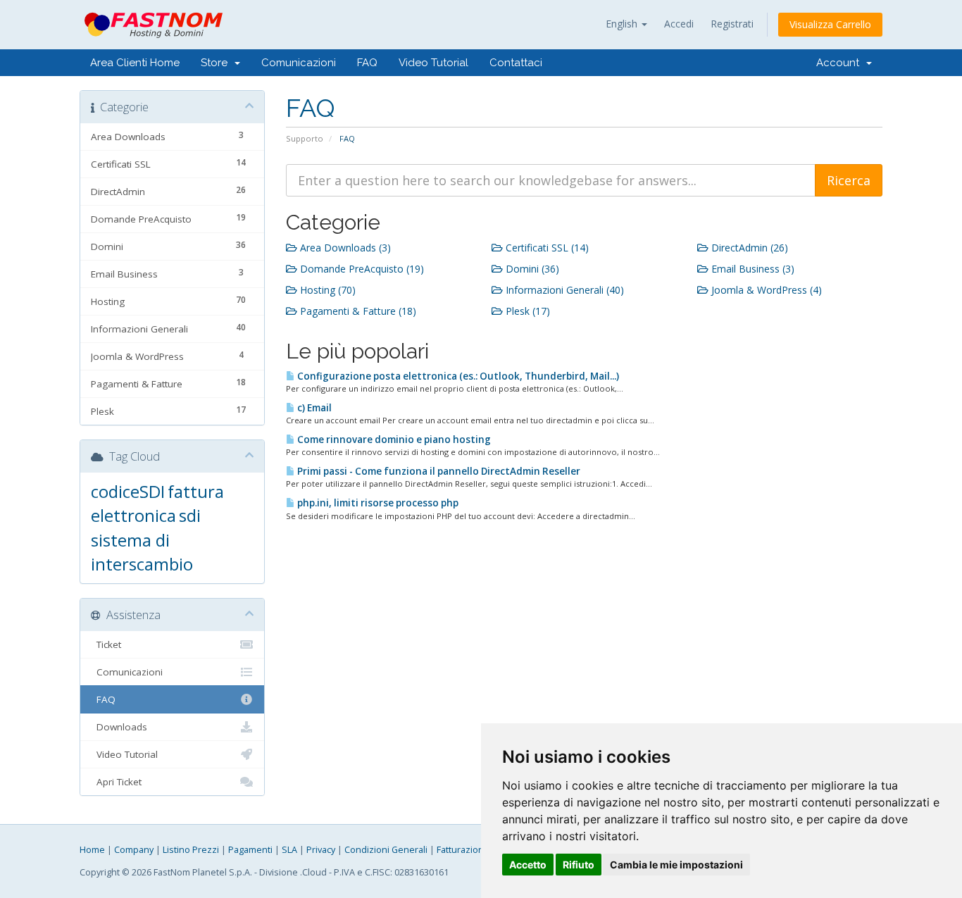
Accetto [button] (527, 865)
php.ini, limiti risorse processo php (376, 503)
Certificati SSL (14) (546, 247)
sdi (190, 515)
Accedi (679, 23)
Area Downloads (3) (344, 247)
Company (134, 850)
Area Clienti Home (135, 62)
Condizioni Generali (385, 850)
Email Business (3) (751, 268)
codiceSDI (128, 491)
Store (217, 62)
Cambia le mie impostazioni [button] (676, 865)
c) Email (313, 407)
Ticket (106, 644)
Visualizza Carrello (830, 24)
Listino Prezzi (191, 850)
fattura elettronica (157, 503)
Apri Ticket (116, 781)
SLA (289, 850)
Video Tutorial (433, 62)
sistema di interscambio (142, 551)
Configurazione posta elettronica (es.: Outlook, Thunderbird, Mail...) (457, 376)
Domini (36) (531, 268)
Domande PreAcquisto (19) (360, 268)
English (623, 23)
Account (840, 62)
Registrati (732, 23)
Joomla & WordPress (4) (765, 290)
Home (92, 850)
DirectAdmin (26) (748, 247)
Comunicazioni (298, 62)
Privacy (320, 850)
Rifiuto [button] (578, 865)
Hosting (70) (326, 290)
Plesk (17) (526, 311)
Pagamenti (250, 850)
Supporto (304, 138)
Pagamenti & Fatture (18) (356, 311)
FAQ (367, 62)
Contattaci (515, 62)
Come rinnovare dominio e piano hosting (393, 439)
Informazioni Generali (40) (563, 290)
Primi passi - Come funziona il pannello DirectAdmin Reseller (437, 471)
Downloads (119, 727)
